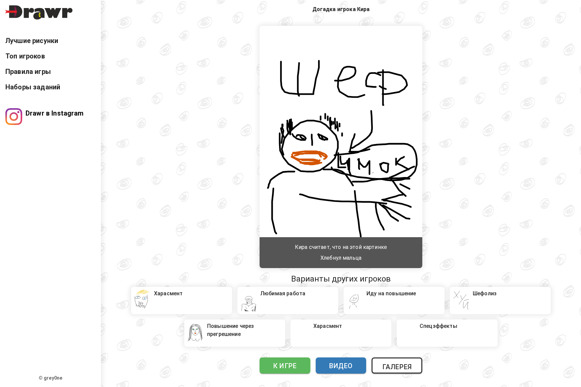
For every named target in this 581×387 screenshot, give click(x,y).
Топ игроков (25, 56)
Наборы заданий (32, 87)
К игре (285, 366)
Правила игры (28, 72)
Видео (341, 366)
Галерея (397, 367)
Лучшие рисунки (31, 41)
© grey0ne (50, 378)
